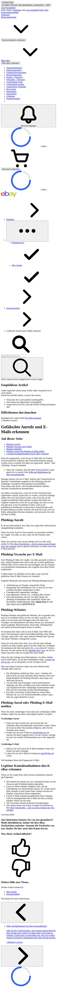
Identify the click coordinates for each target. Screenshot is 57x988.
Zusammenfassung (14, 68)
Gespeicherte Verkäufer (16, 87)
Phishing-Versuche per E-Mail (19, 447)
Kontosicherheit (13, 308)
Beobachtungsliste (14, 75)
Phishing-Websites (14, 449)
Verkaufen (5, 15)
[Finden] (22, 367)
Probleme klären (13, 98)
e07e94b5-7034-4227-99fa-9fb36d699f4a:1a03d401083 (22, 5)
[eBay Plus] (43, 10)
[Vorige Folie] (22, 912)
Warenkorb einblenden (10, 169)
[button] (28, 848)
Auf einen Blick (7, 814)
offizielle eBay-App (36, 650)
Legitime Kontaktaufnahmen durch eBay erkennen (27, 454)
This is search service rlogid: (13, 379)
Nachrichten (11, 94)
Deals (3, 12)
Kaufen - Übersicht (14, 77)
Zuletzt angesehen (13, 70)
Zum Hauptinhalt (8, 8)
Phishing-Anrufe (13, 444)
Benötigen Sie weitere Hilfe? (13, 418)
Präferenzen (11, 91)
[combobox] (13, 356)
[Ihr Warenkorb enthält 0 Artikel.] (21, 166)
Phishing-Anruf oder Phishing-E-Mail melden (25, 451)
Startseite (10, 219)
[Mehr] (27, 231)
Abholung (10, 12)
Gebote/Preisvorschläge (16, 72)
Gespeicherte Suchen (15, 84)
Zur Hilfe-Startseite (33, 418)
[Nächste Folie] (22, 956)
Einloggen (17, 10)
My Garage (11, 89)
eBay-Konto (11, 892)
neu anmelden (32, 10)
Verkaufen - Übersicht (15, 79)
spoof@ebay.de (39, 732)
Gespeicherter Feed (14, 82)
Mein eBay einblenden (10, 63)
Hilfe (16, 12)
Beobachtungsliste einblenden (13, 40)
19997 (48, 5)
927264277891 (7, 2)
